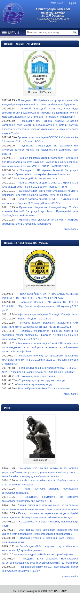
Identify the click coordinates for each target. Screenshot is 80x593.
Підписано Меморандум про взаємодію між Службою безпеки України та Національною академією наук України (40, 149)
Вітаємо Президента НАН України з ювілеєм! (43, 388)
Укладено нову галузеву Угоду (34, 384)
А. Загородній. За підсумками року (37, 178)
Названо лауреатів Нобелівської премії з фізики (45, 554)
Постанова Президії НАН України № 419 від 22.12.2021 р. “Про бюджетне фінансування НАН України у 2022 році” (40, 306)
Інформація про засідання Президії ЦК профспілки (47, 314)
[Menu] (4, 32)
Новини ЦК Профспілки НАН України (26, 243)
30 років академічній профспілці (36, 376)
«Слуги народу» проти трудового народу (41, 380)
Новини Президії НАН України (22, 44)
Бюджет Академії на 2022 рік (34, 318)
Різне (7, 407)
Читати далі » (70, 229)
